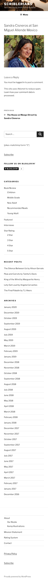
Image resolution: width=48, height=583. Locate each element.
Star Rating (9, 231)
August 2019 (10, 329)
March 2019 (9, 346)
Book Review (10, 188)
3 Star (10, 240)
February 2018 (11, 417)
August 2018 (10, 384)
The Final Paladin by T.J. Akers (18, 290)
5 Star (10, 251)
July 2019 (8, 335)
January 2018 (10, 423)
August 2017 (10, 450)
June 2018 (9, 395)
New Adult (12, 203)
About (7, 518)
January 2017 (10, 489)
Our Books (12, 522)
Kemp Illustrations (16, 526)
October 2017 (10, 439)
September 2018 (12, 379)
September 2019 (12, 324)
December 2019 (11, 312)
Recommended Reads (17, 208)
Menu (25, 14)
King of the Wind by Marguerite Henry (22, 279)
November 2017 (11, 434)
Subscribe (9, 154)
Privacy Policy (10, 553)
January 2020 (10, 307)
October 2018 (10, 373)
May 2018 (8, 400)
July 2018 (8, 390)
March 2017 (9, 478)
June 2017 (8, 461)
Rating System (11, 537)
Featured (8, 220)
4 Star (10, 245)
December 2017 (11, 428)
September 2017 (12, 445)
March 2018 (9, 412)
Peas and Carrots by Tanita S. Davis (20, 274)
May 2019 (8, 340)
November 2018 (11, 368)
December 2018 (11, 362)
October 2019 (10, 318)
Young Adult (13, 213)
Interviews (9, 225)
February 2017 (10, 483)
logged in (20, 82)
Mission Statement (13, 532)
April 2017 (9, 472)
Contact (8, 543)
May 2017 (8, 467)
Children (11, 192)
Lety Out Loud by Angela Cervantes (20, 285)
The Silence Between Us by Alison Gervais (24, 268)
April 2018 (9, 406)
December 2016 (11, 494)
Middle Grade (13, 197)
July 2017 (8, 456)
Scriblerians (18, 4)
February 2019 (11, 351)
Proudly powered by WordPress (17, 576)
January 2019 (10, 356)
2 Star (10, 235)
